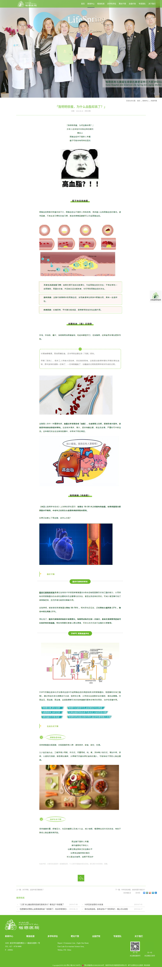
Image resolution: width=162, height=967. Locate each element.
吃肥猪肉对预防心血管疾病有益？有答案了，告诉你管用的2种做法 (44, 909)
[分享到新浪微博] (150, 893)
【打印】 (138, 893)
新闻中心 (146, 101)
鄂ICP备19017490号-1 (74, 965)
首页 (83, 4)
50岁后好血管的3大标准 (94, 904)
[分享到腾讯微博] (153, 893)
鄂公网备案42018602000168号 (94, 965)
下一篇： (130, 890)
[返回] (81, 878)
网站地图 (146, 965)
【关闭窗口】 (127, 893)
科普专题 (154, 101)
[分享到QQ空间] (147, 893)
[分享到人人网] (156, 893)
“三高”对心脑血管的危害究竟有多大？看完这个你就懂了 (42, 904)
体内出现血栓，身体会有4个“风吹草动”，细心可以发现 (106, 909)
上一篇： (30, 890)
